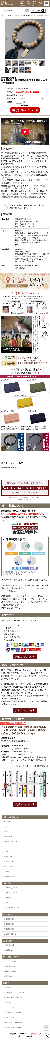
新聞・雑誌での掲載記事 (13, 1022)
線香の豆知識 (9, 924)
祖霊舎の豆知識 (10, 934)
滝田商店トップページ (12, 1027)
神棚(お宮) (8, 857)
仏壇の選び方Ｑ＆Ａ (11, 893)
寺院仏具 (7, 852)
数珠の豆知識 (9, 919)
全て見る (7, 822)
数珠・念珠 (8, 837)
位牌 (5, 832)
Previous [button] (7, 39)
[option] (25, 39)
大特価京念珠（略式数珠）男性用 (24, 15)
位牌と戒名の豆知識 (11, 908)
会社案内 (7, 987)
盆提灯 (6, 871)
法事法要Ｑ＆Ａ (10, 966)
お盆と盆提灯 (9, 945)
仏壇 (5, 827)
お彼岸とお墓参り (10, 971)
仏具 (5, 847)
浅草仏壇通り (9, 1017)
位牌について (9, 903)
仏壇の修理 (8, 898)
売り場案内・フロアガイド (14, 992)
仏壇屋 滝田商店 (35, 1034)
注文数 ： (11, 102)
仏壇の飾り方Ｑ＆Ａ (11, 888)
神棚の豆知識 (9, 929)
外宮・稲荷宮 (9, 866)
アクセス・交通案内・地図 (14, 997)
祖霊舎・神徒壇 (10, 861)
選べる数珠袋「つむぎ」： (17, 95)
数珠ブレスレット (10, 842)
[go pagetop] (46, 1036)
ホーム (4, 15)
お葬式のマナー (10, 976)
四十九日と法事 (10, 961)
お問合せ (7, 1002)
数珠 (9, 15)
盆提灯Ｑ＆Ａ (9, 950)
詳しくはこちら (24, 656)
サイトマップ (9, 1007)
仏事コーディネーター (12, 1012)
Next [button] (43, 39)
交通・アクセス (24, 804)
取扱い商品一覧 (10, 876)
